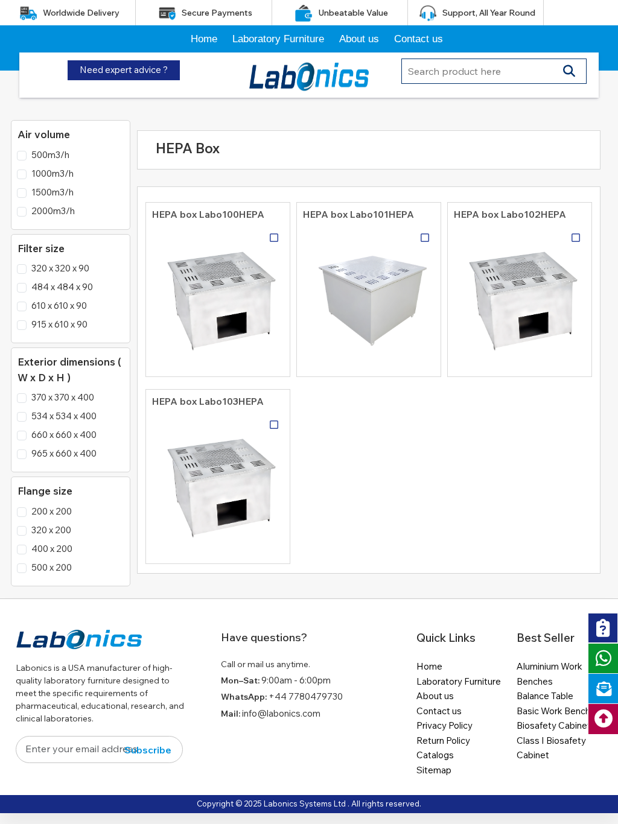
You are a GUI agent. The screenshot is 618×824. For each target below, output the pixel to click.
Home (204, 39)
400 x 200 (51, 548)
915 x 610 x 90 (59, 324)
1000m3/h (52, 173)
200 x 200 (51, 511)
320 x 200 (51, 530)
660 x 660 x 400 (64, 434)
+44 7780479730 (306, 696)
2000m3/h (53, 211)
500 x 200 (51, 567)
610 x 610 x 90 (59, 305)
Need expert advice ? (124, 69)
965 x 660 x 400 (64, 453)
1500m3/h (52, 192)
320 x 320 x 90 (60, 268)
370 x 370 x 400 (62, 397)
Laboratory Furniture (278, 39)
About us (359, 39)
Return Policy (443, 740)
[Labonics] (79, 644)
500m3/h (50, 154)
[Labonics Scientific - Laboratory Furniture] (309, 74)
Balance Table (545, 696)
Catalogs (435, 755)
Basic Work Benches (558, 711)
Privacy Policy (444, 725)
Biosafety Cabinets (556, 725)
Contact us (418, 39)
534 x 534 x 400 (64, 416)
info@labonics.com (281, 713)
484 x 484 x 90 (62, 287)
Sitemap (433, 770)
